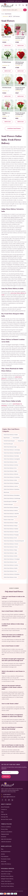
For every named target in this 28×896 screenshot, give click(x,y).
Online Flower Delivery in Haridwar (11, 528)
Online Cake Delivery (6, 881)
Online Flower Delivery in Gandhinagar (12, 498)
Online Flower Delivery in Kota (10, 468)
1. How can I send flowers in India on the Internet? (13, 597)
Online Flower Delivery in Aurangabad (12, 459)
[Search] (25, 10)
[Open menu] (26, 5)
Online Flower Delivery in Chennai (11, 544)
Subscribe (6, 776)
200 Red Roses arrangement (19, 63)
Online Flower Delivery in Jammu (11, 486)
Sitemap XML (4, 814)
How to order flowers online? (10, 703)
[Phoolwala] (14, 784)
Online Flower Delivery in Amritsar (11, 465)
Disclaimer (3, 836)
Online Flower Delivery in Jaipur (10, 553)
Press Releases (4, 856)
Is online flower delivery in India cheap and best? (13, 624)
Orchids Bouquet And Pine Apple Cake (20, 38)
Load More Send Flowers (14, 128)
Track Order (19, 1)
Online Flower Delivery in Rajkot (10, 471)
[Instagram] (5, 800)
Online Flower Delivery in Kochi (10, 537)
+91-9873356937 (11, 1)
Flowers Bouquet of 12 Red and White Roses (20, 114)
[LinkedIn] (12, 800)
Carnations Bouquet (8, 504)
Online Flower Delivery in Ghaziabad (11, 574)
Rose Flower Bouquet (8, 443)
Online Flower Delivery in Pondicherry (12, 477)
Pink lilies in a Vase (6, 113)
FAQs (2, 812)
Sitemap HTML (4, 817)
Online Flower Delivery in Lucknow (11, 565)
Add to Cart (7, 45)
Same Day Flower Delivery (7, 886)
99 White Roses (6, 87)
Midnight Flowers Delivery (7, 878)
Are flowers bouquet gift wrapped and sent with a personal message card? (13, 659)
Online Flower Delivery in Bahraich (11, 474)
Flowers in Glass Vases (9, 519)
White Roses (6, 492)
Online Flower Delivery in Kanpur (11, 525)
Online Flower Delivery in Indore (10, 462)
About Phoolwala (5, 807)
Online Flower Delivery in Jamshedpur (12, 449)
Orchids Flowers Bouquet (9, 440)
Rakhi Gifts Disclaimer (6, 839)
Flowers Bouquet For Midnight (10, 501)
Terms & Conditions (6, 826)
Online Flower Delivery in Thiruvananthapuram (14, 540)
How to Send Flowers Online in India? (12, 611)
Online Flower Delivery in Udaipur (11, 522)
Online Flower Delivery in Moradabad (12, 495)
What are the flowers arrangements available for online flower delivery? (12, 715)
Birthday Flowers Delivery (7, 876)
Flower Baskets (16, 437)
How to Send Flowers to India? (10, 646)
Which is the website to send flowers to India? (13, 672)
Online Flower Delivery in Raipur (10, 550)
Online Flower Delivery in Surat (10, 562)
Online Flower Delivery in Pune (10, 571)
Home (2, 14)
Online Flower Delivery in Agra (10, 446)
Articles (3, 854)
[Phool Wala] (6, 5)
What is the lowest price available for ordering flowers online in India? (13, 635)
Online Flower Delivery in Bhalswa (11, 507)
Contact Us (4, 809)
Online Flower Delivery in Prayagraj (11, 534)
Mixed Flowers (7, 437)
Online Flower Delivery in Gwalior (11, 434)
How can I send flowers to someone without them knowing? (12, 728)
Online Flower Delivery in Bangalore (11, 483)
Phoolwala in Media (5, 859)
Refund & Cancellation (6, 831)
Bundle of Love (6, 37)
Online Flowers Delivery (6, 871)
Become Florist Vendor (6, 819)
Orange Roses (21, 440)
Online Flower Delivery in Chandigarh (12, 559)
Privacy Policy (4, 829)
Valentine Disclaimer (6, 841)
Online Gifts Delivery (6, 864)
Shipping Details (5, 834)
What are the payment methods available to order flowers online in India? (12, 687)
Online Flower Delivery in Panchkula (11, 456)
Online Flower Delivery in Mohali (10, 556)
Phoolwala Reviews (5, 851)
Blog (2, 849)
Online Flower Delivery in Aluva (10, 577)
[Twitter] (9, 800)
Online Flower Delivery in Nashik (10, 568)
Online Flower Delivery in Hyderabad (11, 489)
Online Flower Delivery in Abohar (11, 510)
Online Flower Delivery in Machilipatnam (12, 453)
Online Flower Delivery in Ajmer (10, 480)
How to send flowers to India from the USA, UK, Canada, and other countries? (13, 746)
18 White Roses (6, 62)
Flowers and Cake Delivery (7, 883)
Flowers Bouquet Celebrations (20, 88)
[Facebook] (2, 800)
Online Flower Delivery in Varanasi (11, 531)
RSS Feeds (3, 861)
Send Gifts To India (5, 874)
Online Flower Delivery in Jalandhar (11, 513)
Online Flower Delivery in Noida (10, 516)
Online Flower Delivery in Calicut (11, 547)
